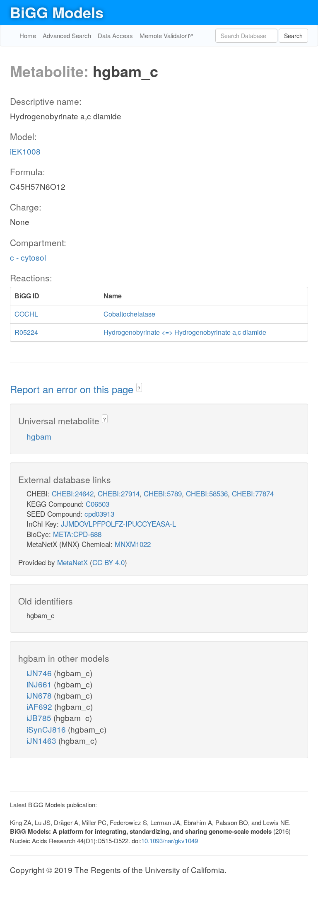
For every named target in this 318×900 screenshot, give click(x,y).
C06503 (97, 503)
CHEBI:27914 (119, 493)
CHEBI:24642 (73, 493)
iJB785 (39, 717)
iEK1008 (25, 151)
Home (27, 35)
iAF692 (40, 706)
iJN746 (40, 672)
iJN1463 (42, 740)
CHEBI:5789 (163, 493)
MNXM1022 (133, 544)
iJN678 (40, 695)
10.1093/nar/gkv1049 (169, 840)
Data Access (115, 35)
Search (293, 35)
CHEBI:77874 (253, 493)
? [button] (138, 388)
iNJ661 (40, 684)
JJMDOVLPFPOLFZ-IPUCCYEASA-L (118, 523)
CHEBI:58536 (207, 493)
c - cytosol (28, 257)
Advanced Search (67, 35)
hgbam (38, 436)
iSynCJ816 (47, 729)
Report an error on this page (73, 389)
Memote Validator (164, 35)
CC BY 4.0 (108, 562)
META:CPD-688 (77, 534)
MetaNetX (72, 562)
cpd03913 (99, 513)
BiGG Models (57, 12)
